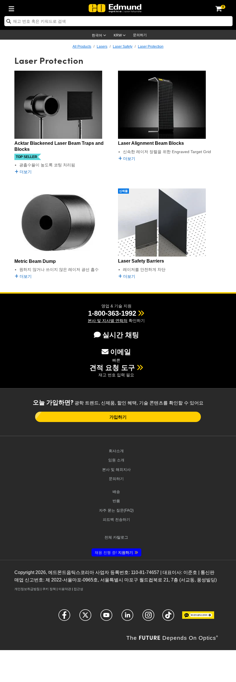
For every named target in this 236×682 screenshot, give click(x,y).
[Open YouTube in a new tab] (106, 617)
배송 (116, 492)
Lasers (102, 47)
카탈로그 (116, 537)
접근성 (78, 589)
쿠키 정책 (49, 589)
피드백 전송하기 (116, 519)
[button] (112, 313)
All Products (82, 47)
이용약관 (64, 589)
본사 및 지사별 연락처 (107, 320)
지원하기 (114, 552)
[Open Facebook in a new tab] (64, 617)
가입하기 (118, 417)
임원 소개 (116, 460)
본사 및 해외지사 (116, 469)
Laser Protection (150, 47)
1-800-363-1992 (112, 313)
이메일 (120, 352)
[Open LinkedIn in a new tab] (127, 617)
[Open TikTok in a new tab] (168, 617)
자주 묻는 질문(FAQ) (116, 510)
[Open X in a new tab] (85, 617)
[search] (118, 21)
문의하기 (140, 35)
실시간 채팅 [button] (120, 335)
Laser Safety (122, 47)
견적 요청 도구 (112, 367)
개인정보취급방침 (27, 589)
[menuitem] (13, 7)
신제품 (123, 190)
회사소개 (116, 451)
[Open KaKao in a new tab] (198, 617)
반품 (116, 501)
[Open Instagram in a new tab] (148, 617)
